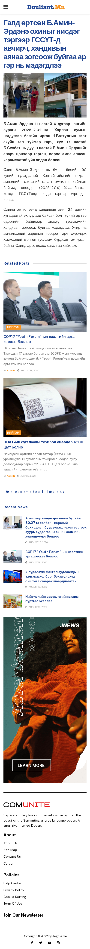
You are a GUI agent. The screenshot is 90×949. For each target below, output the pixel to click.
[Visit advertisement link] (45, 700)
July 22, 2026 (28, 475)
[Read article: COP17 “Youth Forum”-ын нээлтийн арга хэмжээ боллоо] (45, 302)
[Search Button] (84, 7)
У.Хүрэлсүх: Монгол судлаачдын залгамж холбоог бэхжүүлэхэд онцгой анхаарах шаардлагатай (51, 576)
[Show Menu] (5, 7)
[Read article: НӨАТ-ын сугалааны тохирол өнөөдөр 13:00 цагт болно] (45, 407)
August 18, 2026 (29, 370)
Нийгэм (13, 327)
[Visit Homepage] (46, 7)
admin (11, 370)
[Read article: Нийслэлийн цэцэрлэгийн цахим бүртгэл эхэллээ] (12, 601)
